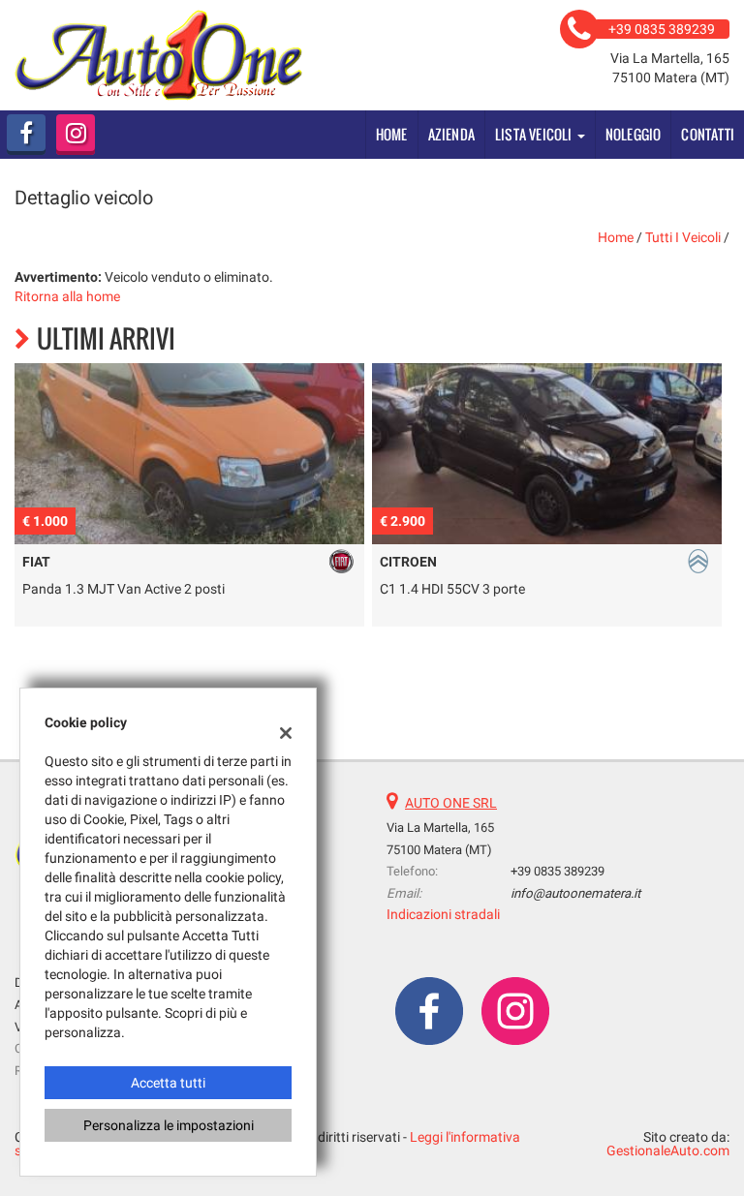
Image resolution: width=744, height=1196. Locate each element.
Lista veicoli (535, 134)
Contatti (707, 134)
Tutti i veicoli (683, 237)
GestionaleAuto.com (667, 1150)
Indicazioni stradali (443, 914)
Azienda (451, 134)
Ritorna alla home (67, 296)
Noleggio (633, 134)
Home (392, 134)
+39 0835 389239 (557, 871)
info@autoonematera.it (575, 893)
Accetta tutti (168, 1082)
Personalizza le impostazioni (168, 1125)
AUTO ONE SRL (451, 803)
